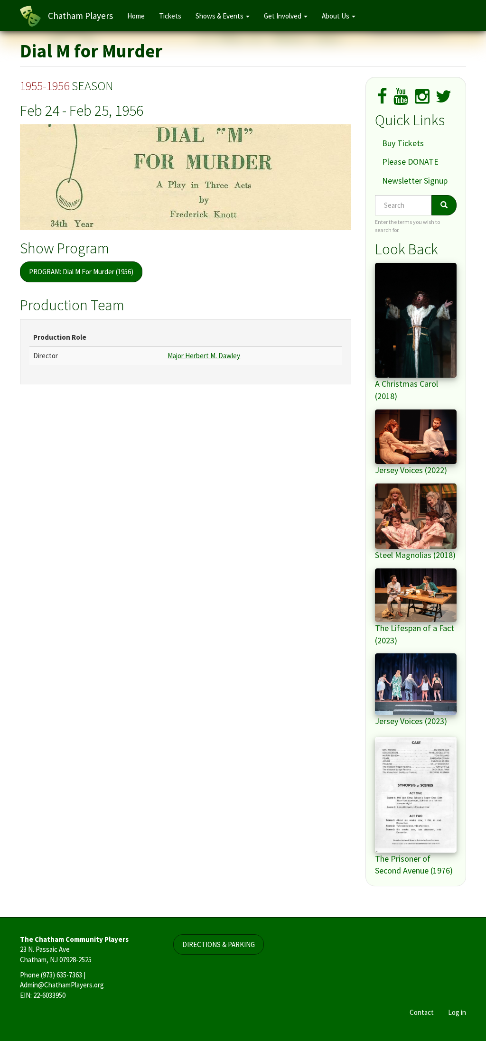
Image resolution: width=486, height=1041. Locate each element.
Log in (457, 1012)
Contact (422, 1012)
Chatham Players (80, 15)
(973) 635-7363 (61, 974)
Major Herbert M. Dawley (204, 355)
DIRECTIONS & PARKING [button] (218, 944)
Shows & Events (220, 15)
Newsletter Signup (415, 180)
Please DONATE (410, 161)
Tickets (170, 15)
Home (136, 15)
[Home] (34, 16)
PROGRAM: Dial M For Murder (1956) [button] (81, 271)
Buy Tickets (403, 143)
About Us (336, 15)
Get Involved (283, 15)
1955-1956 (44, 85)
